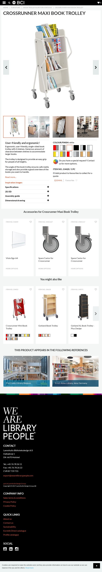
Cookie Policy (9, 505)
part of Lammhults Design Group (14, 484)
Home (5, 7)
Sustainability (9, 526)
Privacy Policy (9, 502)
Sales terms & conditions (14, 498)
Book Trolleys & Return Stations (37, 7)
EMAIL (59, 180)
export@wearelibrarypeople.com (18, 475)
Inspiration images (13, 182)
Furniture (15, 7)
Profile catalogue (11, 534)
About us (7, 519)
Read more (30, 568)
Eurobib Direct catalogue (14, 530)
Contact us (8, 522)
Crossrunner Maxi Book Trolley (69, 7)
